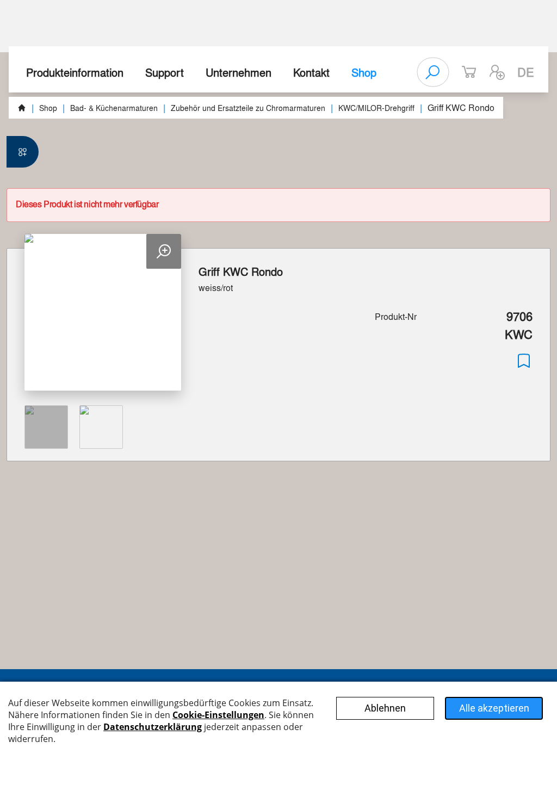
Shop (363, 72)
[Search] (433, 72)
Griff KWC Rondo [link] (461, 107)
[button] (497, 72)
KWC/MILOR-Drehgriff (376, 107)
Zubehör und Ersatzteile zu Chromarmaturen (248, 107)
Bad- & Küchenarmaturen (114, 107)
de (525, 72)
